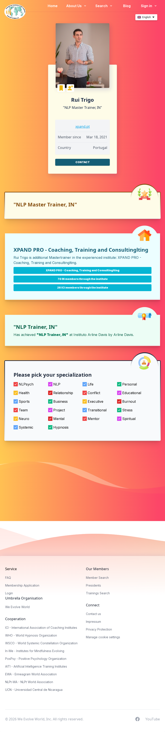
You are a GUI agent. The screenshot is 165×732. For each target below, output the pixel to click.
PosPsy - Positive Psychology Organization (35, 658)
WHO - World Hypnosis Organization (31, 635)
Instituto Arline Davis (90, 334)
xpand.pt (82, 126)
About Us (74, 6)
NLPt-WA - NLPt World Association (29, 682)
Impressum (93, 621)
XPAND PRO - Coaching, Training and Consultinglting (82, 270)
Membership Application (22, 585)
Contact (82, 162)
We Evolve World (17, 607)
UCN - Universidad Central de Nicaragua (34, 689)
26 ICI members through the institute (82, 287)
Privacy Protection (99, 629)
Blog (127, 6)
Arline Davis (123, 334)
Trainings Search (98, 593)
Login (9, 593)
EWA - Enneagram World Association (31, 674)
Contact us (93, 614)
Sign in (147, 6)
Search (101, 6)
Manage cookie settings (103, 637)
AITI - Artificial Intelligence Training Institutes (36, 666)
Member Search (97, 577)
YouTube (152, 718)
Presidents (93, 585)
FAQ (8, 577)
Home (53, 6)
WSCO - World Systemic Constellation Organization (41, 643)
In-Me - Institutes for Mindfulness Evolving (34, 651)
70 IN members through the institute (83, 279)
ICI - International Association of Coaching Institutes (41, 627)
